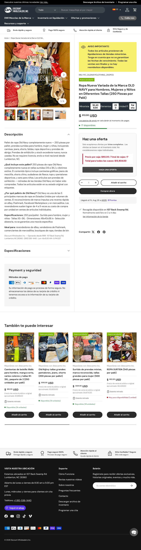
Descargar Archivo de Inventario (98, 2)
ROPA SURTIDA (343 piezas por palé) (121, 371)
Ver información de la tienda (95, 216)
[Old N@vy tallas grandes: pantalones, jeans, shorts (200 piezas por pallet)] (53, 347)
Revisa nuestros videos (70, 479)
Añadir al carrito (118, 182)
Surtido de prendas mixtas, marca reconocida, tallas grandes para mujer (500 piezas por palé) (87, 374)
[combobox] (70, 10)
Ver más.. (44, 2)
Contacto (63, 496)
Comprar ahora (108, 191)
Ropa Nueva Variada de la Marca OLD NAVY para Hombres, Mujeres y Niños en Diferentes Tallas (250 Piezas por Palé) (27, 38)
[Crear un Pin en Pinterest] (104, 232)
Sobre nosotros (66, 485)
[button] (117, 9)
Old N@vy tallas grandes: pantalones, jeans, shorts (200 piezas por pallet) (52, 372)
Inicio (6, 38)
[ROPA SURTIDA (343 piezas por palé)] (122, 347)
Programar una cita (127, 2)
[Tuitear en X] (93, 232)
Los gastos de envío (88, 120)
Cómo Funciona (66, 474)
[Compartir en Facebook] (98, 232)
